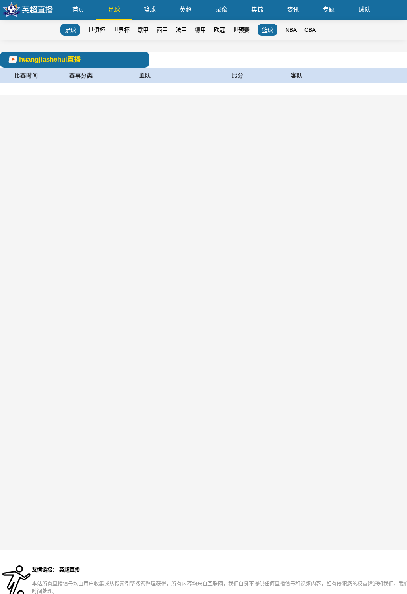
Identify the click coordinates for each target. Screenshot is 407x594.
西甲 (162, 30)
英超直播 (69, 570)
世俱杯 (96, 30)
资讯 (293, 9)
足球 (114, 9)
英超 (186, 9)
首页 (78, 9)
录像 (221, 9)
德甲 (200, 30)
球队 (364, 9)
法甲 (181, 30)
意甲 (143, 30)
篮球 (150, 9)
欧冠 (219, 30)
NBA (291, 30)
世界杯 (121, 30)
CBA (310, 30)
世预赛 (241, 30)
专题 (329, 9)
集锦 (257, 9)
